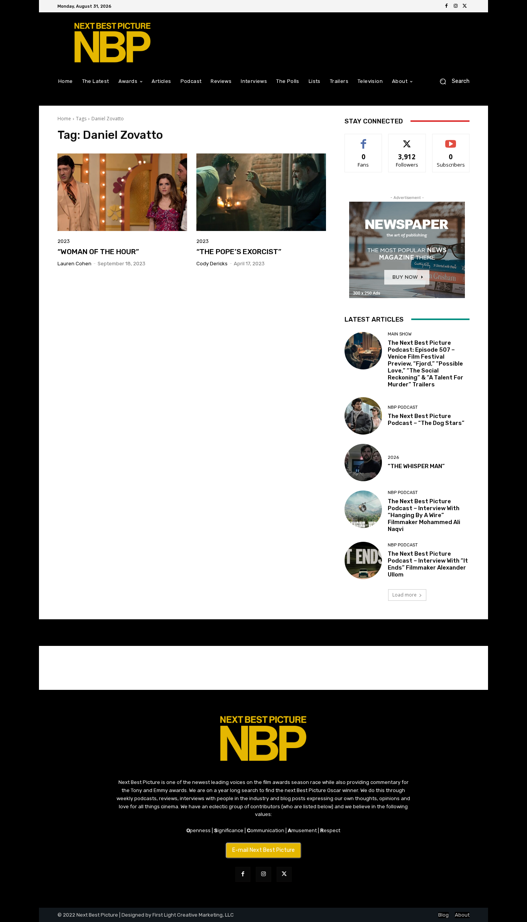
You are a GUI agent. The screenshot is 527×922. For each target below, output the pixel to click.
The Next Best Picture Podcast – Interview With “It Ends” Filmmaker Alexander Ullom (428, 564)
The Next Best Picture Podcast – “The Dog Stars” (426, 419)
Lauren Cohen (74, 263)
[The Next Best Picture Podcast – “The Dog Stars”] (363, 416)
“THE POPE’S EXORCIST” (238, 251)
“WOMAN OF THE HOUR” (98, 251)
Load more (404, 595)
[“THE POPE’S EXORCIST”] (261, 192)
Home (64, 118)
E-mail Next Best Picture (263, 850)
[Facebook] (446, 6)
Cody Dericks (212, 263)
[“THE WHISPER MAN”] (363, 462)
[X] (465, 6)
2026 (393, 457)
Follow (407, 140)
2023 (63, 241)
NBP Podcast (403, 407)
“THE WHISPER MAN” (416, 466)
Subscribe (451, 140)
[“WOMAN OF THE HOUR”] (122, 192)
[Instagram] (455, 6)
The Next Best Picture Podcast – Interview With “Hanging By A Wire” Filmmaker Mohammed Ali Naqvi (424, 515)
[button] (452, 81)
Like (363, 140)
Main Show (400, 334)
